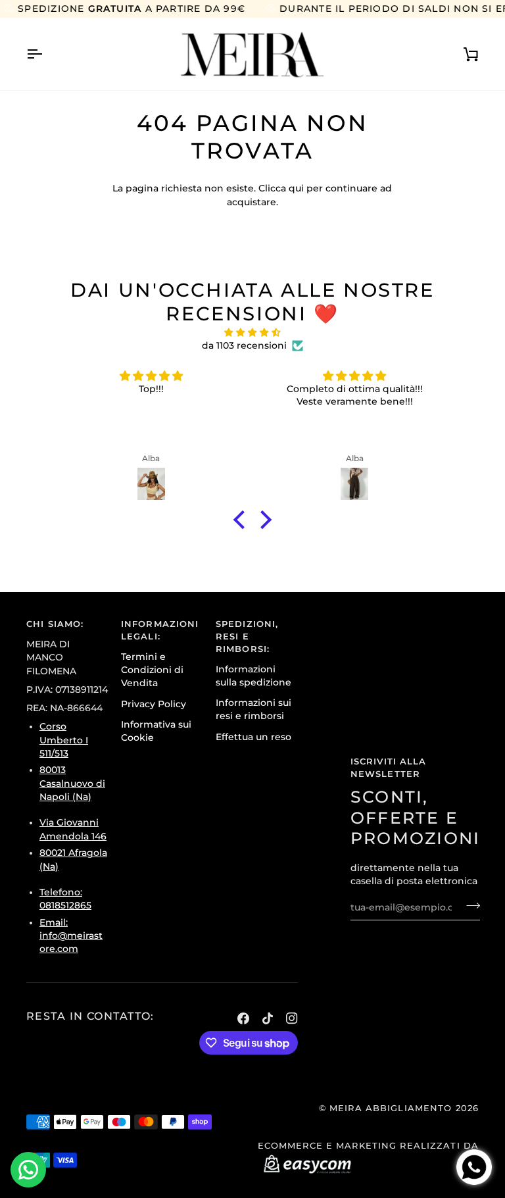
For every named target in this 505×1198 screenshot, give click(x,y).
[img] (252, 332)
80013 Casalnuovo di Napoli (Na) (72, 783)
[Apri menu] (46, 54)
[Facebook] (243, 1018)
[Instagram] (292, 1018)
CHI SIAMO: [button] (55, 624)
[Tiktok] (267, 1018)
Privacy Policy (153, 704)
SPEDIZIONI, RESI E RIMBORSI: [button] (247, 636)
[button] (242, 519)
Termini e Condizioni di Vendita (152, 670)
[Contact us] (28, 1169)
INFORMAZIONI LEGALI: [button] (160, 630)
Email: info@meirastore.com (71, 936)
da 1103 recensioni (244, 345)
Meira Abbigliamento (390, 1108)
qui (296, 188)
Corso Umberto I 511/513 (63, 740)
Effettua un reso (253, 737)
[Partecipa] (469, 905)
